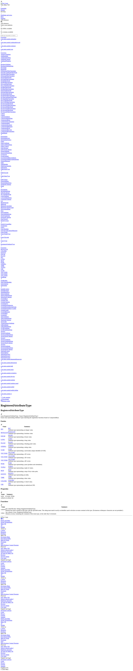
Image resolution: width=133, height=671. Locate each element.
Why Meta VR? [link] (5, 548)
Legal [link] (2, 563)
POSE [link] (2, 463)
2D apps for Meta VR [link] (7, 553)
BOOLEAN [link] (4, 432)
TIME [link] (2, 477)
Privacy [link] (3, 565)
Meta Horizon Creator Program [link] (10, 545)
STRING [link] (3, 446)
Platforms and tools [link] (6, 551)
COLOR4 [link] (4, 481)
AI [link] (1, 525)
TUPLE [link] (3, 467)
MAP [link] (2, 470)
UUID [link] (3, 450)
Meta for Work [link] (5, 540)
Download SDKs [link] (6, 538)
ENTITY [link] (3, 474)
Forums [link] (3, 566)
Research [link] (3, 532)
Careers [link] (3, 530)
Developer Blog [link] (5, 537)
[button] (66, 2)
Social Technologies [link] (6, 522)
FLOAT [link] (3, 443)
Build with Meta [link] (5, 520)
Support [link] (3, 568)
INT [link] (2, 429)
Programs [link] (3, 542)
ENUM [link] (3, 436)
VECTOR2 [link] (4, 453)
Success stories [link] (5, 556)
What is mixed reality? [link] (7, 550)
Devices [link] (3, 555)
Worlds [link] (3, 527)
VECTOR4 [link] (4, 460)
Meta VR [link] (3, 524)
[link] (4, 3)
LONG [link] (3, 439)
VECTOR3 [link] (4, 457)
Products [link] (3, 533)
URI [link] (2, 484)
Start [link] (2, 543)
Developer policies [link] (6, 561)
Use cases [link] (3, 558)
